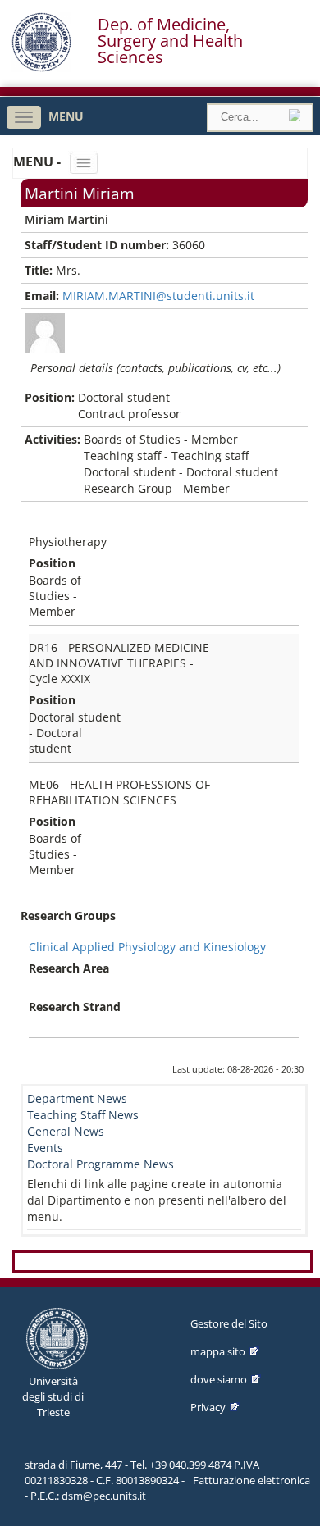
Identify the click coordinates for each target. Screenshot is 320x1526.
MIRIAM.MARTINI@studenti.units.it (158, 295)
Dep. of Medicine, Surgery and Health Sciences (170, 41)
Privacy (208, 1407)
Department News (77, 1098)
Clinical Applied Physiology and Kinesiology (147, 946)
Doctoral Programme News (100, 1164)
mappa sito (217, 1351)
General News (65, 1131)
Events (45, 1147)
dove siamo (218, 1379)
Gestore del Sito (228, 1323)
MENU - (38, 162)
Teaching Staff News (83, 1115)
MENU (66, 116)
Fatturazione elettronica (251, 1480)
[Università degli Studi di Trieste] (41, 67)
